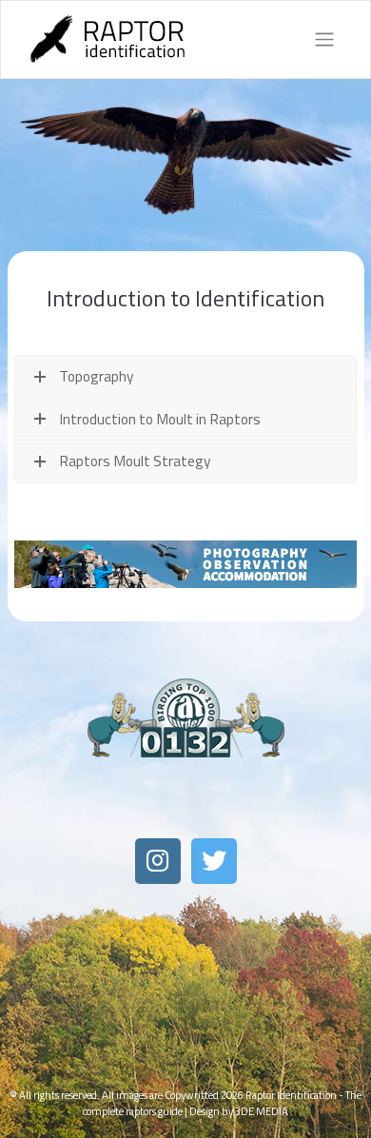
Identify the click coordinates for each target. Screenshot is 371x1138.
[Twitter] (214, 861)
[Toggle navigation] (324, 40)
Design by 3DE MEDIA (238, 1111)
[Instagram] (158, 861)
